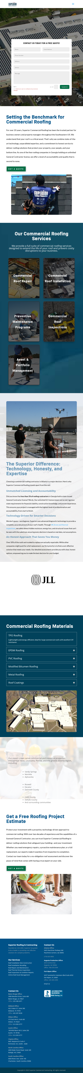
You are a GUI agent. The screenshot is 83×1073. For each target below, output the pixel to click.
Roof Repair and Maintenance (18, 968)
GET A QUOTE (16, 169)
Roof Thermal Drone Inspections (19, 970)
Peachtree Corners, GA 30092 (54, 953)
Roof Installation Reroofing (17, 965)
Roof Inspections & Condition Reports (21, 972)
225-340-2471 (17, 1001)
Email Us (47, 984)
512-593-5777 (17, 1024)
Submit (65, 87)
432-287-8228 (17, 1013)
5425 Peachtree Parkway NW (53, 950)
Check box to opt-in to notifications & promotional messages (25, 89)
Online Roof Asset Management (19, 975)
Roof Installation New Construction (20, 963)
